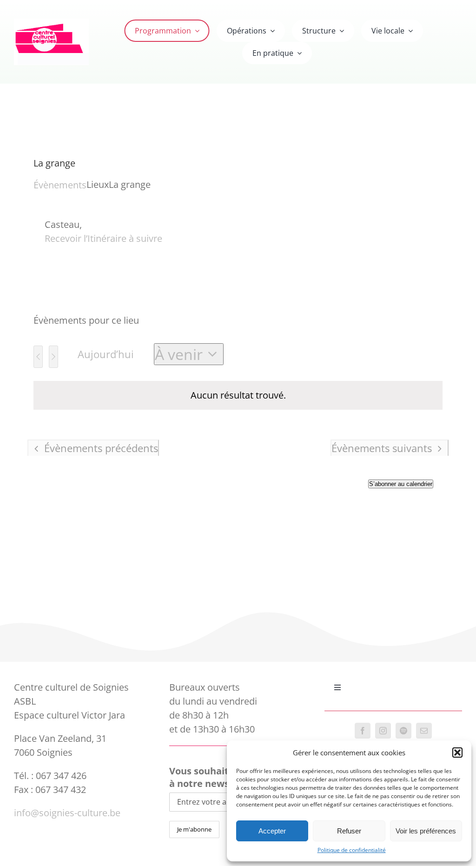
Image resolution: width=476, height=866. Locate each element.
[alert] (238, 395)
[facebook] (362, 731)
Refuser (349, 831)
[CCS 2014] (51, 23)
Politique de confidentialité (351, 850)
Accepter (272, 831)
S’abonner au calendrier (400, 483)
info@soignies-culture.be (67, 812)
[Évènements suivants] (53, 357)
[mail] (424, 731)
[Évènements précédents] (38, 357)
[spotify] (403, 731)
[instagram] (383, 731)
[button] (457, 752)
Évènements (59, 185)
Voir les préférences (426, 831)
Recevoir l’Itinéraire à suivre (103, 238)
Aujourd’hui (106, 354)
